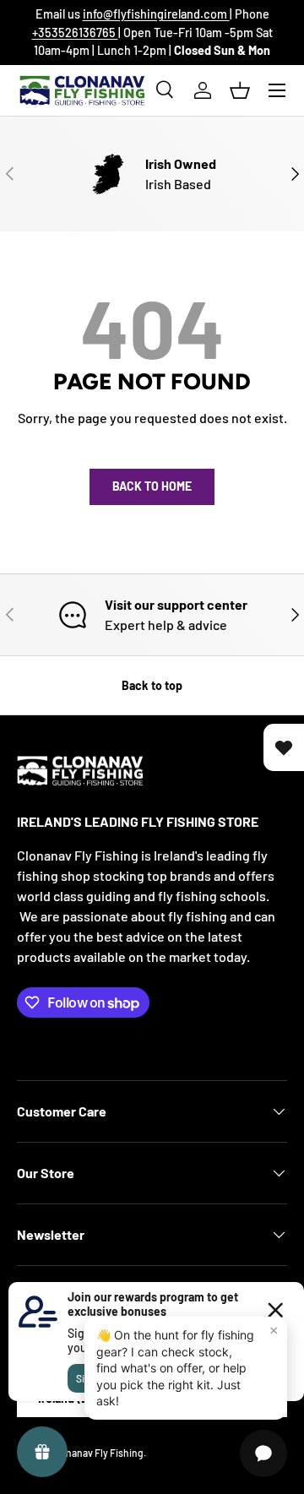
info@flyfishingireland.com (156, 14)
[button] (239, 90)
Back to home (152, 486)
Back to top (152, 685)
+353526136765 (75, 32)
